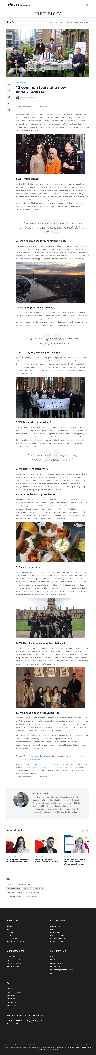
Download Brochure (14, 963)
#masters (11, 892)
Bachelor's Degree (57, 926)
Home (51, 22)
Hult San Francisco (14, 992)
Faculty (9, 935)
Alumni (9, 929)
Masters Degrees (56, 929)
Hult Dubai (11, 999)
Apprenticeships (56, 941)
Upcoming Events (13, 960)
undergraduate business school (52, 764)
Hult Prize (54, 973)
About (9, 926)
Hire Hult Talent (13, 966)
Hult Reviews (55, 960)
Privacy (64, 1047)
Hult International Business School (26, 1015)
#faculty (27, 888)
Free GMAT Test (56, 963)
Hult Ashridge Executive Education (63, 970)
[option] (19, 849)
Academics (11, 856)
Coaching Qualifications (59, 938)
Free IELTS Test (56, 966)
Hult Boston (11, 989)
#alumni (10, 884)
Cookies (70, 1047)
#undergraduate (41, 106)
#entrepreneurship (14, 888)
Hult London (11, 995)
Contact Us (11, 956)
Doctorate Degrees (57, 935)
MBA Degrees (55, 932)
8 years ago (33, 97)
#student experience (24, 106)
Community (59, 22)
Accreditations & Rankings (17, 941)
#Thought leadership (14, 896)
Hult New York (12, 1002)
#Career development (24, 884)
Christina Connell (25, 97)
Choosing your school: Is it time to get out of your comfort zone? (49, 767)
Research (10, 932)
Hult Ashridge (12, 1005)
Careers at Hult (12, 938)
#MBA (20, 892)
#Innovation (39, 888)
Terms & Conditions (80, 1047)
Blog (52, 956)
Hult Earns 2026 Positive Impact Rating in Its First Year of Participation (25, 1022)
